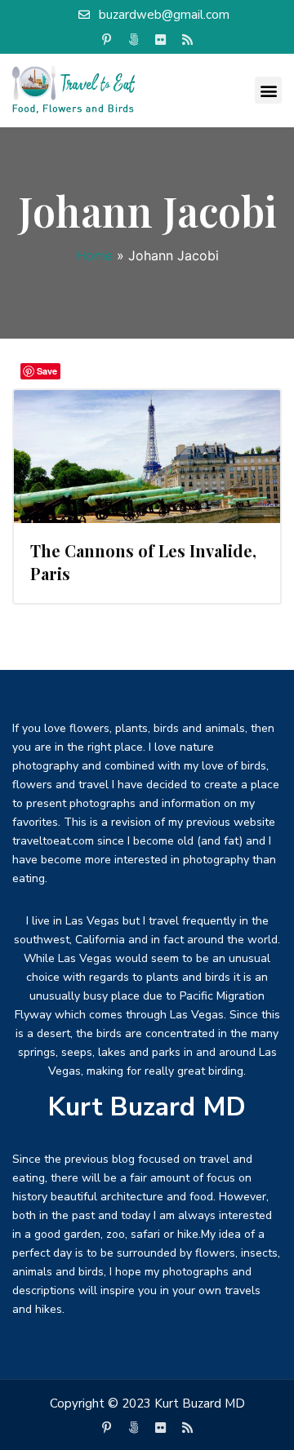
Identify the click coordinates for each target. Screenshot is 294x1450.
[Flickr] (161, 40)
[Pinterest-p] (107, 40)
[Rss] (187, 40)
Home (94, 255)
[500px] (134, 40)
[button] (268, 90)
